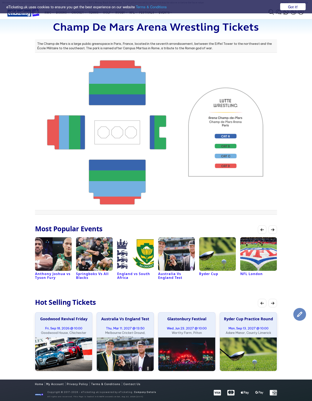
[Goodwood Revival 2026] (63, 354)
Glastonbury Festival (186, 318)
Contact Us (132, 384)
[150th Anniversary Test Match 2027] (125, 354)
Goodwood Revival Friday (63, 318)
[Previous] (262, 229)
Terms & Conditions (151, 7)
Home (39, 384)
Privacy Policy (78, 384)
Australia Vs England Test (125, 318)
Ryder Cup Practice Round (248, 318)
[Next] (272, 229)
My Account (55, 384)
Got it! (293, 6)
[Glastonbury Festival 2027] (186, 354)
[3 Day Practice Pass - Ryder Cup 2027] (248, 354)
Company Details (145, 392)
